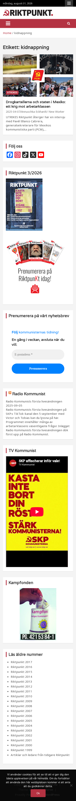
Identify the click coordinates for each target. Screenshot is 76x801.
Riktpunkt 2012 (21, 686)
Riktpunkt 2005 (21, 721)
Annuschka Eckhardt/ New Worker (42, 111)
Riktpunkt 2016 (21, 667)
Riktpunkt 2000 (21, 745)
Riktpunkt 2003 (21, 730)
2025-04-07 (13, 111)
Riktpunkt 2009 (21, 701)
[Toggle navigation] (8, 23)
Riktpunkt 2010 (21, 696)
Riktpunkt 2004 (21, 725)
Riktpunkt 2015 (21, 672)
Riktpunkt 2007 (21, 711)
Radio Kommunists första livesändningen (34, 401)
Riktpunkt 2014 (21, 677)
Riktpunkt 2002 (21, 735)
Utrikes (12, 92)
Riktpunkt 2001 (21, 740)
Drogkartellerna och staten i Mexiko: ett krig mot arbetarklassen (36, 104)
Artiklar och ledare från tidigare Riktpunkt (40, 755)
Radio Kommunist (28, 393)
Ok (38, 793)
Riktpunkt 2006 (21, 716)
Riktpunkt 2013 (21, 681)
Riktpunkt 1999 (21, 750)
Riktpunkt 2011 (21, 691)
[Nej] (71, 785)
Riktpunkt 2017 (21, 662)
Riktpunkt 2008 (21, 706)
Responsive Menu (69, 3)
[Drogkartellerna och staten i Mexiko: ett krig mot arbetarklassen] (38, 75)
